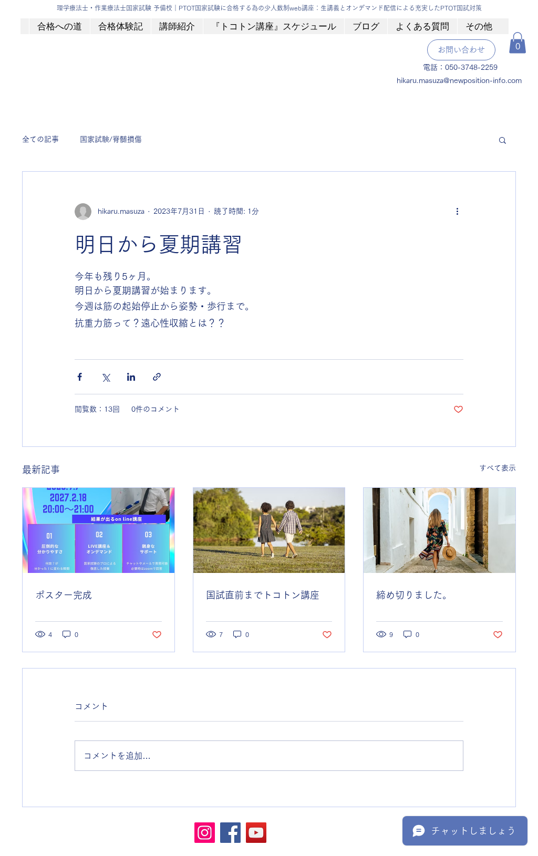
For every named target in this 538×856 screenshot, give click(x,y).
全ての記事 (40, 139)
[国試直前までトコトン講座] (269, 530)
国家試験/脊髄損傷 (111, 139)
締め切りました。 (414, 595)
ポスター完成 (63, 595)
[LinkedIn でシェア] (131, 377)
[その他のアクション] (457, 211)
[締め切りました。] (439, 530)
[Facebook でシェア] (80, 377)
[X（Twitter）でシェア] (105, 377)
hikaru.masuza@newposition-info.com (459, 80)
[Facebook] (230, 832)
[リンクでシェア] (157, 377)
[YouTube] (256, 832)
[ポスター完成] (98, 530)
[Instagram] (204, 832)
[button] (517, 43)
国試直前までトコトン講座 (262, 595)
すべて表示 (497, 468)
